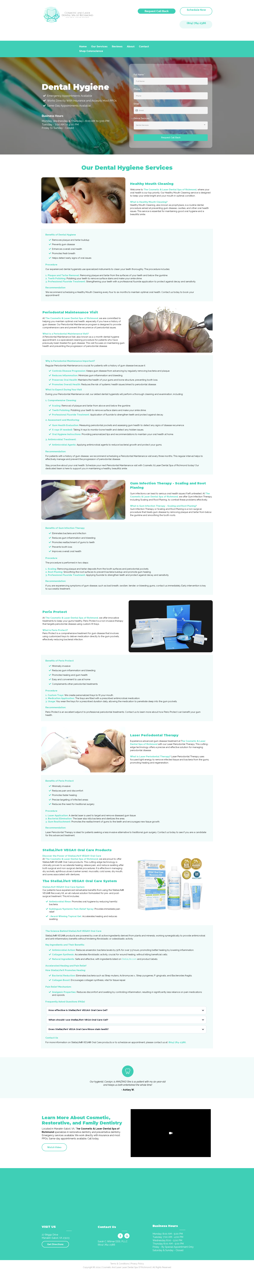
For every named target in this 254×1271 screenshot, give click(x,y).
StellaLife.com (129, 959)
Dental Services (142, 118)
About (130, 46)
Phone (137, 89)
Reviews (117, 46)
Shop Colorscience (91, 51)
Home (83, 46)
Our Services (99, 46)
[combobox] (171, 125)
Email (137, 104)
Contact (144, 46)
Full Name (139, 74)
